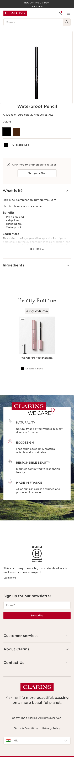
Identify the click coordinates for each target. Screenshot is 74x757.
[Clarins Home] (15, 13)
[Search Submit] (67, 22)
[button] (37, 191)
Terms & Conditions (26, 728)
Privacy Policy (51, 728)
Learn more (9, 577)
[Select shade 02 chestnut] (16, 131)
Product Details (43, 115)
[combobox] (37, 741)
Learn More (35, 206)
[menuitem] (60, 13)
